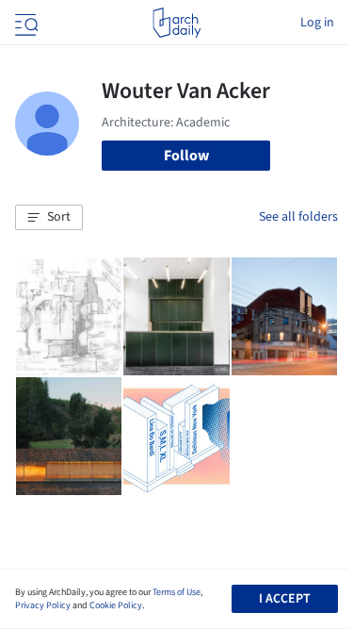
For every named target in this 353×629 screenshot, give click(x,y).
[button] (49, 218)
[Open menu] (24, 22)
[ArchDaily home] (176, 23)
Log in (317, 22)
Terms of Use (176, 592)
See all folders (298, 216)
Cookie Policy (115, 605)
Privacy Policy (43, 605)
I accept (285, 598)
